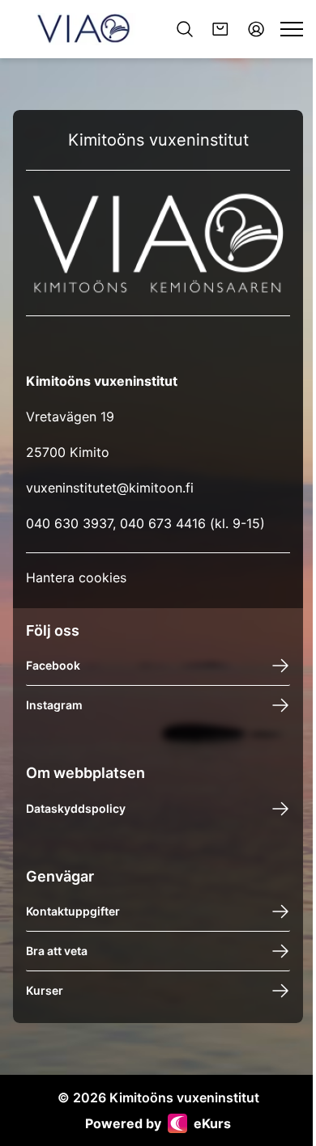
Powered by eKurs (158, 1123)
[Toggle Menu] (292, 29)
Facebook (53, 665)
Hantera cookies (76, 577)
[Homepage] (83, 29)
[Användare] (256, 29)
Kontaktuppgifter (73, 911)
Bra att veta (57, 951)
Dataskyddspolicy (76, 808)
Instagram (54, 705)
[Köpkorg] (220, 29)
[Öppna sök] (185, 29)
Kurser (44, 990)
